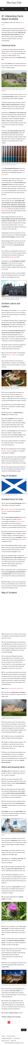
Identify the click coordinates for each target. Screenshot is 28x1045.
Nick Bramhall (18, 718)
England (13, 257)
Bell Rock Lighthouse (12, 354)
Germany (19, 310)
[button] (26, 9)
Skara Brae (10, 53)
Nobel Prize (23, 539)
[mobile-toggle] (2, 9)
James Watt (5, 208)
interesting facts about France (15, 688)
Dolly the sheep (20, 521)
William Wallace (7, 451)
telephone (4, 511)
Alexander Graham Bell (9, 509)
